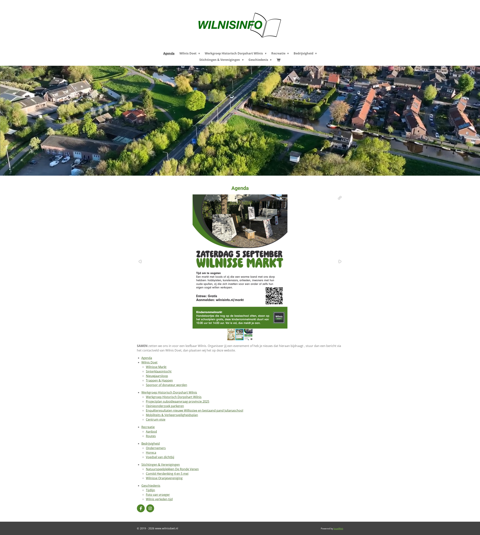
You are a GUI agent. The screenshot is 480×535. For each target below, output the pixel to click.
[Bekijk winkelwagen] (278, 60)
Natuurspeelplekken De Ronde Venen (172, 469)
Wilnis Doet (149, 362)
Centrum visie (155, 419)
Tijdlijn (150, 490)
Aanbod (151, 431)
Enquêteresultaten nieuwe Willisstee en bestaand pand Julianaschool (194, 410)
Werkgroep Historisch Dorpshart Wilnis (169, 392)
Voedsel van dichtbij (160, 457)
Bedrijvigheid (150, 443)
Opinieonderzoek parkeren (165, 406)
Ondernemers (156, 448)
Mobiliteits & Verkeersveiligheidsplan (172, 415)
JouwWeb (338, 528)
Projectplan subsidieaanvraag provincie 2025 (177, 401)
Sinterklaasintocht (159, 371)
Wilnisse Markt (156, 367)
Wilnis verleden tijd (159, 499)
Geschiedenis (150, 486)
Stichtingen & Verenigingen (160, 464)
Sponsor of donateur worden (166, 385)
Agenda (146, 358)
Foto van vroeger (158, 495)
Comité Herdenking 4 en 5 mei (167, 474)
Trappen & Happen (159, 380)
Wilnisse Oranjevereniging (164, 478)
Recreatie (148, 427)
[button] (340, 198)
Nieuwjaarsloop (157, 376)
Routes (151, 436)
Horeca (151, 452)
